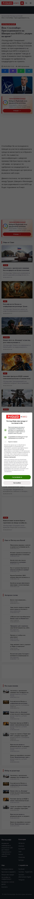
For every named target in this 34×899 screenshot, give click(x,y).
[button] (17, 441)
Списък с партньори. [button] (10, 457)
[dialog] (17, 449)
